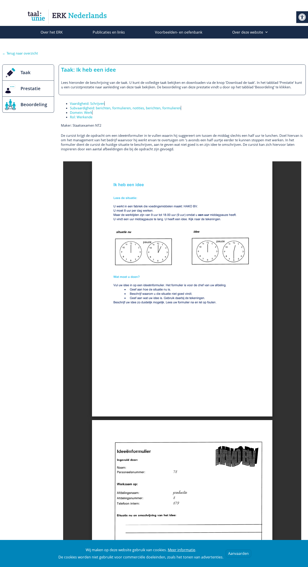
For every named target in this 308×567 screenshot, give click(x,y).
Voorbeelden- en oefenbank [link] (178, 32)
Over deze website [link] (247, 32)
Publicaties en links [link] (109, 32)
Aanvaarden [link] (238, 553)
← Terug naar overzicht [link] (20, 53)
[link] (302, 17)
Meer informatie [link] (181, 549)
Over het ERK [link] (52, 32)
